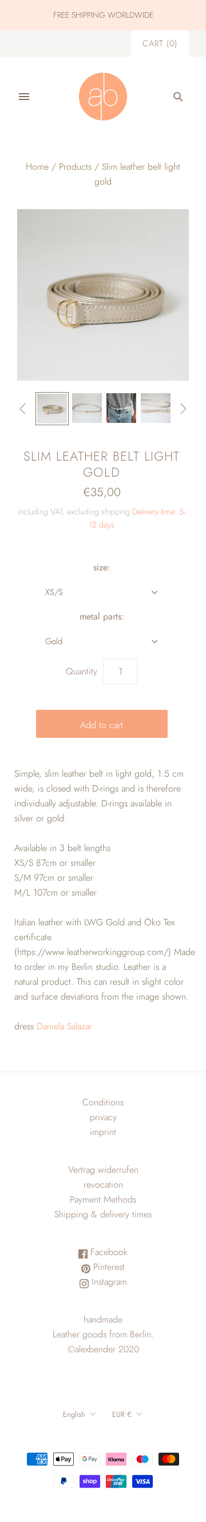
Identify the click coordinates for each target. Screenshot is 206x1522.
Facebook (108, 1252)
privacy (103, 1117)
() (159, 43)
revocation (103, 1184)
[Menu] (24, 96)
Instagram (108, 1281)
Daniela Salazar (64, 1026)
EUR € (122, 1414)
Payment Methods (103, 1199)
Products (75, 166)
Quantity (81, 671)
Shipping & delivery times (103, 1214)
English (74, 1414)
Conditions (103, 1102)
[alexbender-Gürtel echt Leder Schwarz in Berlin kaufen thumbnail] (121, 408)
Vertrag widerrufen (103, 1169)
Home (37, 166)
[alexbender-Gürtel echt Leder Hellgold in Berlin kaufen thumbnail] (52, 408)
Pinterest (107, 1266)
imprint (103, 1131)
